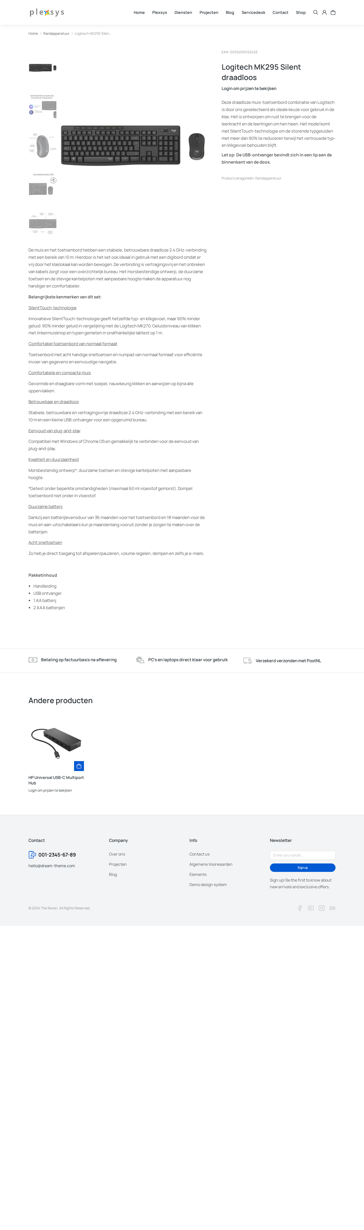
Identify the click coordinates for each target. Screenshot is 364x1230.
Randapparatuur (268, 178)
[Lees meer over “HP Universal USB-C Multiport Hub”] (79, 766)
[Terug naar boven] (352, 1218)
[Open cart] (333, 12)
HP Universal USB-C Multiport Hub (56, 780)
